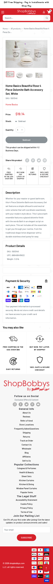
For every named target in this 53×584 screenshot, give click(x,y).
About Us (27, 412)
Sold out (26, 140)
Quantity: (10, 130)
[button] (49, 12)
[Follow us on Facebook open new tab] (21, 404)
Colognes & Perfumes (26, 468)
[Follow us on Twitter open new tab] (26, 404)
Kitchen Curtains (26, 480)
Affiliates (26, 456)
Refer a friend (26, 420)
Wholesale (26, 448)
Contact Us (27, 444)
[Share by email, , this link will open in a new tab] (45, 160)
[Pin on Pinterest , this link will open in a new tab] (33, 160)
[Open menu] (2, 12)
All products (16, 28)
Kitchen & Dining (26, 484)
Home (5, 28)
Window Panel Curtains (26, 488)
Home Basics (12, 104)
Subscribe (26, 537)
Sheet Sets (26, 476)
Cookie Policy (26, 504)
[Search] (46, 18)
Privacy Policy (26, 508)
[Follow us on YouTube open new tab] (38, 404)
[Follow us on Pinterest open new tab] (32, 404)
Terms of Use (26, 512)
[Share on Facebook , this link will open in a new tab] (27, 160)
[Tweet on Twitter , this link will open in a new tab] (39, 160)
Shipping (26, 432)
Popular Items (26, 492)
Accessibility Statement (26, 500)
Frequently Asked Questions (26, 428)
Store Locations (26, 424)
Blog (27, 452)
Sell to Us (26, 460)
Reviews (26, 416)
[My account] (44, 12)
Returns (26, 436)
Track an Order (26, 440)
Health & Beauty (26, 472)
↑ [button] (46, 567)
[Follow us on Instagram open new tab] (15, 404)
